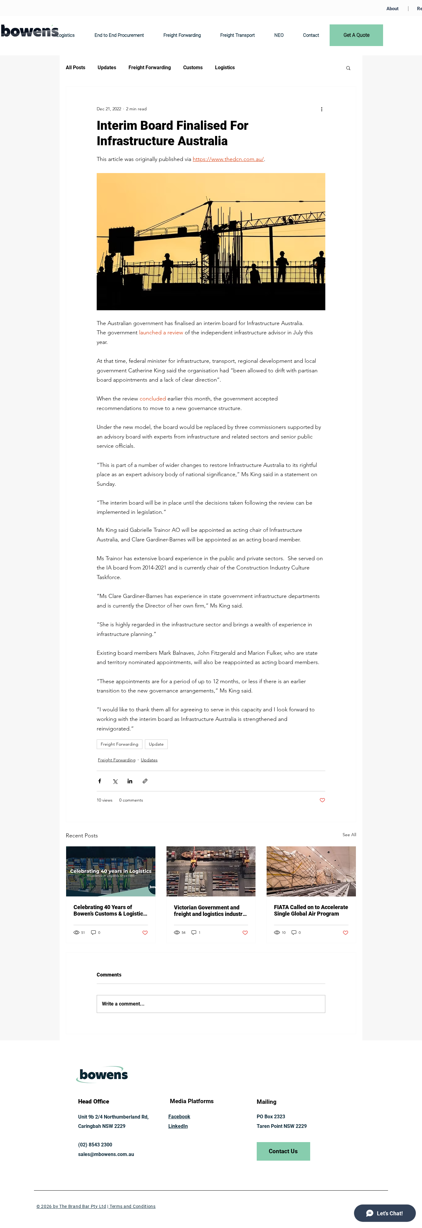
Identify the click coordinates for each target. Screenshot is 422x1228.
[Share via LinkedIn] (130, 781)
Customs (193, 67)
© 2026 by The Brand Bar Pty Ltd (71, 1206)
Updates (107, 67)
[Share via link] (145, 781)
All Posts (75, 67)
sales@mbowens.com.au (106, 1154)
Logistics (225, 67)
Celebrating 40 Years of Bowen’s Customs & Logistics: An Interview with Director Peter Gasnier (110, 910)
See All (349, 834)
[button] (348, 67)
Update (156, 744)
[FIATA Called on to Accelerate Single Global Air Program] (311, 871)
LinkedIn (178, 1126)
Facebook (179, 1117)
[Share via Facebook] (100, 781)
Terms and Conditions (132, 1206)
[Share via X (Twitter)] (115, 781)
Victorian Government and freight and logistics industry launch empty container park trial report (209, 910)
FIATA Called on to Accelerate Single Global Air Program (311, 910)
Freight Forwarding (150, 67)
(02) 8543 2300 (95, 1145)
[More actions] (321, 108)
